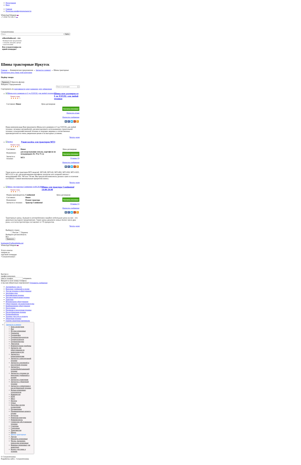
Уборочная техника (13, 319)
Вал (12, 329)
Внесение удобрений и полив (17, 289)
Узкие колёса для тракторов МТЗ (38, 142)
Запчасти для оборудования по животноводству (17, 350)
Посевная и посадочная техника (18, 310)
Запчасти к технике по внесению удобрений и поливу (20, 375)
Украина (24, 232)
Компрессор (15, 394)
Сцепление (15, 428)
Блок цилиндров (17, 327)
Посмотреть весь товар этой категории (16, 73)
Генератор (15, 333)
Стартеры (15, 426)
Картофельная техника (15, 295)
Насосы (14, 401)
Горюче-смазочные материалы (18, 321)
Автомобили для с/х (14, 287)
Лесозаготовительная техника (18, 297)
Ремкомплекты (17, 420)
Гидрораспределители (19, 337)
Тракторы (9, 299)
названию (34, 89)
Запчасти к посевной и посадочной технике (20, 364)
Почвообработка (12, 314)
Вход (8, 5)
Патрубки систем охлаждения (18, 406)
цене (28, 89)
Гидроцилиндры (17, 342)
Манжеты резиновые (19, 439)
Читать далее (74, 137)
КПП (13, 396)
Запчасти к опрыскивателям (17, 355)
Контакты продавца (70, 109)
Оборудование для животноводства (20, 304)
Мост (13, 399)
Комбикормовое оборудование (18, 306)
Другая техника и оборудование (18, 291)
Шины (13, 432)
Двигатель (15, 344)
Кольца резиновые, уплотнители (18, 391)
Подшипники (16, 409)
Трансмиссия (16, 430)
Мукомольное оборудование (17, 302)
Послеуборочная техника (16, 312)
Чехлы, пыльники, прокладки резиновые (19, 442)
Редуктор (14, 416)
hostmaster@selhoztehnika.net (9, 19)
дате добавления (45, 89)
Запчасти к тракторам (19, 380)
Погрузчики (10, 308)
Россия (15, 232)
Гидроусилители (17, 339)
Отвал (13, 403)
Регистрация (11, 3)
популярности (20, 89)
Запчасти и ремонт (43, 70)
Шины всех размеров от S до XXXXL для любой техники (66, 96)
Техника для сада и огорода (17, 316)
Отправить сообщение (39, 283)
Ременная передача (18, 418)
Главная (9, 9)
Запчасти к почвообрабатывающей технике (20, 369)
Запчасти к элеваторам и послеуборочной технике (21, 387)
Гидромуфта (16, 335)
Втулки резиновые (18, 331)
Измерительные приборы (21, 346)
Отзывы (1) (74, 204)
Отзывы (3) (74, 158)
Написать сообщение (70, 117)
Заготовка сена (12, 293)
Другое (14, 437)
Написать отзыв (73, 113)
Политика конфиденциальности (18, 11)
